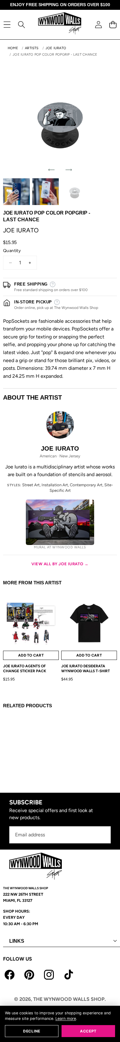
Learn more (65, 1018)
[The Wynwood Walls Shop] (60, 24)
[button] (113, 24)
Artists (32, 48)
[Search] (21, 24)
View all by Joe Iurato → (59, 564)
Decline (31, 1031)
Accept (88, 1031)
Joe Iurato (56, 48)
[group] (16, 191)
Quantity (12, 250)
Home (13, 48)
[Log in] (98, 24)
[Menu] (7, 24)
